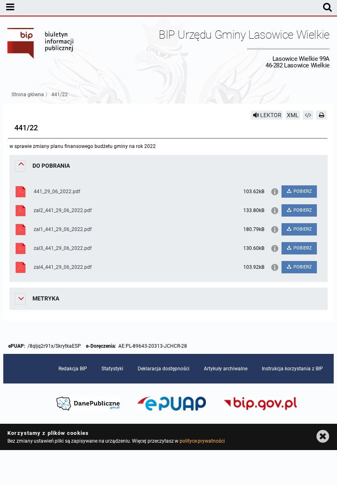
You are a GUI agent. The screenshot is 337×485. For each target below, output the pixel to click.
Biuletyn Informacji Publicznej (40, 48)
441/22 (59, 94)
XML (293, 115)
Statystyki (112, 369)
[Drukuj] (321, 115)
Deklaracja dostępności (163, 369)
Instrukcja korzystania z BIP (292, 369)
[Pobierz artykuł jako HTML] (308, 115)
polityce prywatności (202, 441)
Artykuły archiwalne (225, 369)
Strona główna (28, 94)
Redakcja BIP (72, 369)
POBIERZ (302, 191)
